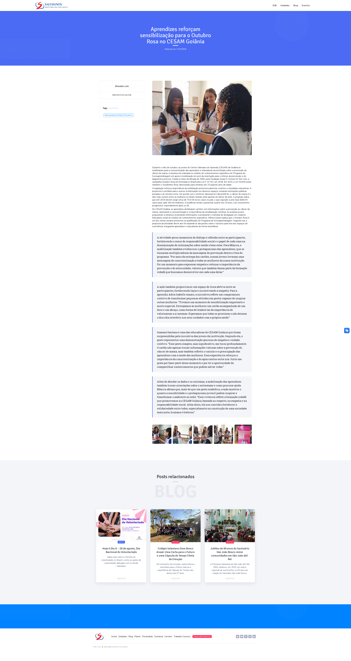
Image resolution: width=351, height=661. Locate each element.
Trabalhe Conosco (182, 636)
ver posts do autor (121, 95)
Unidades (285, 5)
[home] (52, 5)
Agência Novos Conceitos (118, 647)
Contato (168, 636)
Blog (295, 5)
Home (114, 636)
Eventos (306, 5)
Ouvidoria (158, 636)
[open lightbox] (161, 434)
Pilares (137, 636)
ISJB (275, 5)
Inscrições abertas (202, 636)
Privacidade (147, 636)
